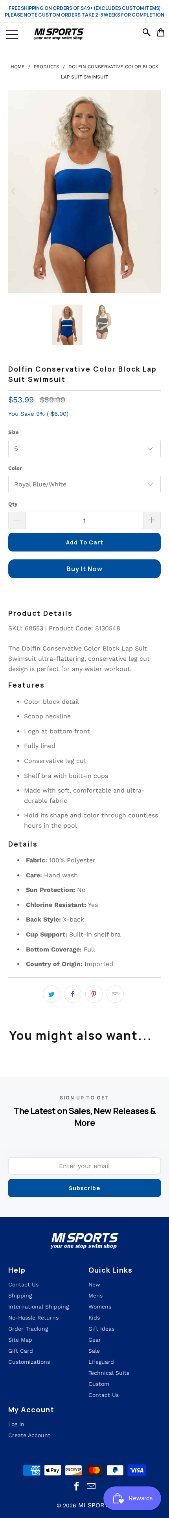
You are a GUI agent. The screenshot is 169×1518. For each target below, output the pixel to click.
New (94, 1284)
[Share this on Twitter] (51, 994)
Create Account (29, 1435)
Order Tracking (28, 1328)
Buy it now (84, 569)
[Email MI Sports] (91, 1487)
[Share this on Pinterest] (94, 994)
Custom (98, 1384)
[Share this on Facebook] (72, 994)
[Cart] (161, 32)
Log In (16, 1424)
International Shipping (38, 1306)
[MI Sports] (84, 34)
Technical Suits (108, 1373)
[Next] (155, 191)
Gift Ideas (101, 1328)
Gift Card (20, 1351)
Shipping (20, 1295)
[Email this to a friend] (115, 994)
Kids (94, 1317)
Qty (12, 504)
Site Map (20, 1340)
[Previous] (14, 191)
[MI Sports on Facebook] (77, 1487)
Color (15, 468)
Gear (94, 1340)
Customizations (29, 1362)
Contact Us (103, 1395)
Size (13, 432)
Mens (95, 1295)
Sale (94, 1351)
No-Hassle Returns (33, 1317)
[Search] (148, 32)
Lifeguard (101, 1362)
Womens (99, 1306)
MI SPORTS (95, 1505)
